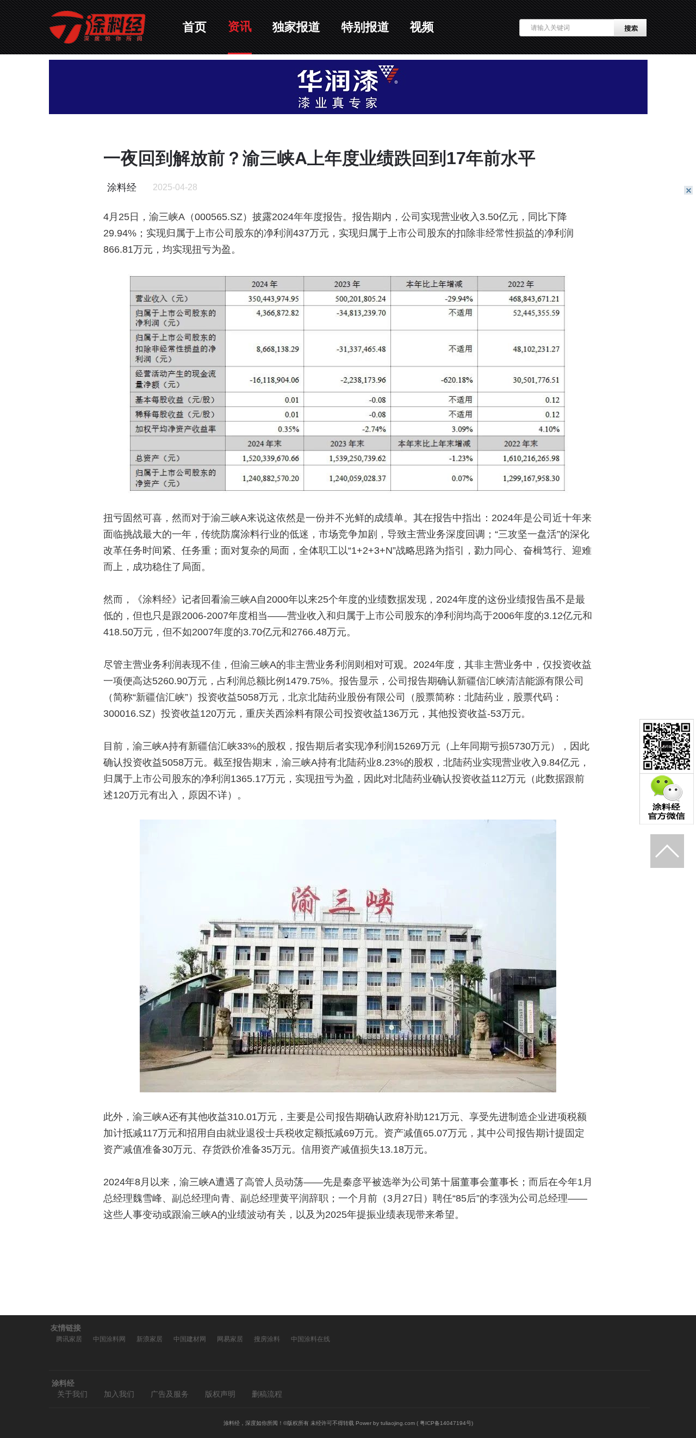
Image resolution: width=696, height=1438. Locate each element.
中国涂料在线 (310, 1339)
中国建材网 (189, 1339)
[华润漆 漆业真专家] (348, 111)
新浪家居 (149, 1339)
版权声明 (220, 1394)
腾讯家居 (69, 1339)
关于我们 (72, 1394)
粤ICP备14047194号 (445, 1423)
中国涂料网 (109, 1339)
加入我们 (119, 1394)
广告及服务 (170, 1394)
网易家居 (230, 1339)
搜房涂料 (267, 1339)
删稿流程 (267, 1394)
